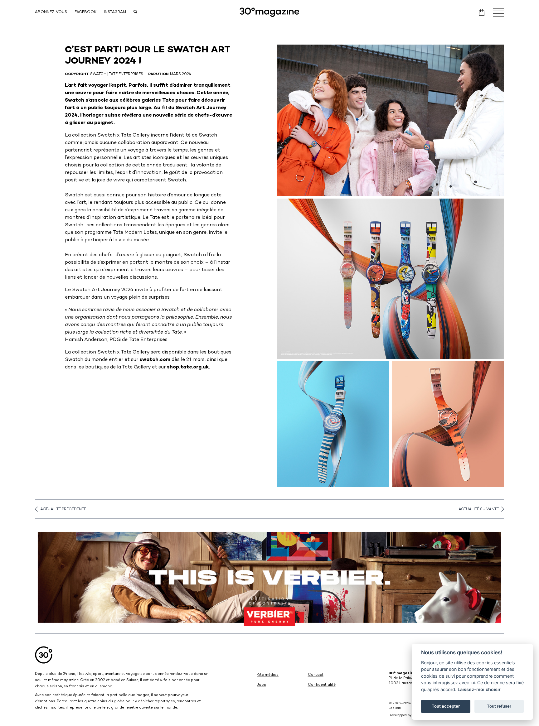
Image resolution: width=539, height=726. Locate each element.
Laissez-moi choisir (479, 689)
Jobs (261, 685)
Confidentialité (322, 685)
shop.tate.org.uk (188, 367)
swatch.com (154, 360)
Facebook (85, 12)
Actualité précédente (63, 509)
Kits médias (268, 675)
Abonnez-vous (51, 12)
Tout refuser (499, 706)
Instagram (115, 12)
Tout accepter (446, 706)
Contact (315, 675)
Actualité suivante (479, 509)
